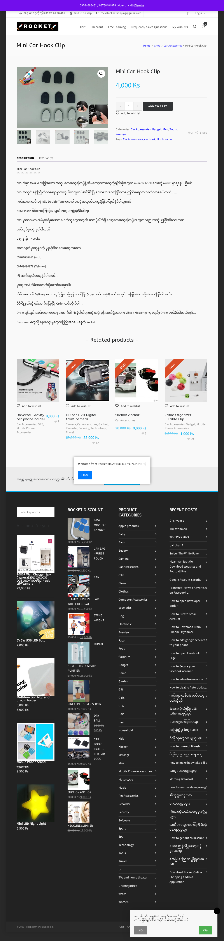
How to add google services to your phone (187, 642)
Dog (121, 616)
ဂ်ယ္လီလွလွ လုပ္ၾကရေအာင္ (186, 754)
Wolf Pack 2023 (179, 537)
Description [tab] (25, 158)
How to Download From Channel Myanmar (185, 629)
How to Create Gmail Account (183, 616)
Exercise (124, 632)
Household (126, 730)
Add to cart (157, 106)
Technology (98, 428)
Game (122, 673)
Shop (157, 45)
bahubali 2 (176, 545)
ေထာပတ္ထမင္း (180, 804)
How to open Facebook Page (185, 655)
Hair (121, 714)
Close (85, 475)
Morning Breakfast (181, 779)
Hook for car (165, 139)
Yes (205, 930)
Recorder (71, 428)
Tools (173, 129)
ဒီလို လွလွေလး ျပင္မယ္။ (185, 738)
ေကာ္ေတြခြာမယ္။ (184, 722)
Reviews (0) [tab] (46, 158)
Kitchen (123, 747)
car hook (150, 139)
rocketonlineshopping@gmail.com (121, 13)
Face (121, 640)
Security (84, 428)
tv (120, 869)
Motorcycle (126, 779)
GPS (40, 424)
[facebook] (188, 13)
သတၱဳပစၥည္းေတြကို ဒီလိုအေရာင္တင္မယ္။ (188, 827)
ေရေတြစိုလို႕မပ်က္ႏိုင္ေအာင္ (185, 848)
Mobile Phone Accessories (26, 430)
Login (198, 13)
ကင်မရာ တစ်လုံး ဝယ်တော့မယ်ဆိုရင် (187, 698)
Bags (122, 542)
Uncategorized (128, 886)
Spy (121, 837)
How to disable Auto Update (188, 687)
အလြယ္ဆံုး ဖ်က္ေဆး (184, 730)
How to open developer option (185, 603)
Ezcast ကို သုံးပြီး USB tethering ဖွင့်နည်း (183, 711)
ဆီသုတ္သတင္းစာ (181, 795)
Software (124, 820)
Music (122, 788)
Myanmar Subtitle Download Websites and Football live (185, 566)
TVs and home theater (133, 877)
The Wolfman (178, 529)
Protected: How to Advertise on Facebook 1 (188, 590)
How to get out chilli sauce (187, 838)
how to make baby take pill (187, 763)
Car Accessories (173, 45)
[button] (101, 74)
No (141, 930)
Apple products (129, 526)
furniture (124, 657)
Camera (71, 424)
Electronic (125, 624)
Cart (121, 927)
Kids (121, 739)
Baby (122, 534)
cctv (121, 575)
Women (121, 134)
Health (123, 722)
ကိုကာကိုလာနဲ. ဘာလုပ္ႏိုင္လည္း (188, 814)
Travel (70, 432)
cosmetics (125, 608)
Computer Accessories (133, 600)
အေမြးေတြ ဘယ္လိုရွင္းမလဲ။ (187, 861)
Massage (124, 755)
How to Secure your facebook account (182, 668)
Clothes (124, 591)
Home (146, 45)
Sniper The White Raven (185, 553)
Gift (121, 689)
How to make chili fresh (185, 746)
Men (165, 129)
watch (122, 894)
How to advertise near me (186, 679)
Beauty (123, 551)
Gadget (156, 129)
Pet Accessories (128, 796)
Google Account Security (185, 580)
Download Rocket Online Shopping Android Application (186, 877)
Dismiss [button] (139, 5)
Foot (122, 649)
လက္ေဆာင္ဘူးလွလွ (183, 771)
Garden (123, 681)
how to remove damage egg (188, 787)
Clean (122, 583)
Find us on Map (83, 13)
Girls (121, 698)
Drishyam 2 (177, 521)
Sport (122, 828)
